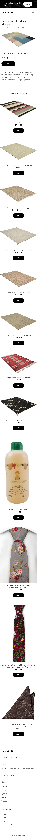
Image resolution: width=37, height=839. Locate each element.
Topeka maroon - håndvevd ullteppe (18, 123)
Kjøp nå (8, 64)
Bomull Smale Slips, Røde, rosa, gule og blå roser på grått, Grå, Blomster (18, 587)
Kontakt (4, 817)
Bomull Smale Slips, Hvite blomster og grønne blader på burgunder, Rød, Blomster (18, 666)
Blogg (3, 814)
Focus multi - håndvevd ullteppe (18, 293)
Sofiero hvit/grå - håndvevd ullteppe (18, 250)
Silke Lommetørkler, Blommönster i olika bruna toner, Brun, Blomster (18, 725)
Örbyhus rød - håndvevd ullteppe (19, 378)
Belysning (4, 786)
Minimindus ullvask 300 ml (18, 510)
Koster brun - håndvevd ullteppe (18, 208)
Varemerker (5, 801)
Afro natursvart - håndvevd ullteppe (19, 335)
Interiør (12, 53)
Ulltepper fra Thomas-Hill (24, 53)
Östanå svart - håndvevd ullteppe (18, 420)
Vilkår (3, 821)
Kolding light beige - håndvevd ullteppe (18, 165)
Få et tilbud (28, 4)
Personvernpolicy (7, 825)
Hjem (3, 27)
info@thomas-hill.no (8, 775)
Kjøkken (4, 794)
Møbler (3, 797)
